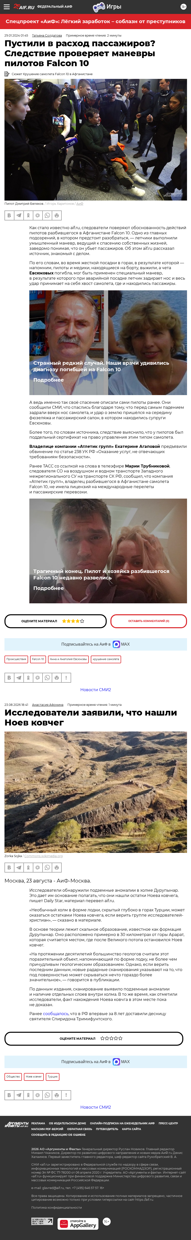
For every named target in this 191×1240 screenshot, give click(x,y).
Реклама (38, 1123)
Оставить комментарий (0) (148, 621)
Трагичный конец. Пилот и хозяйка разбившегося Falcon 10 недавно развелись (101, 574)
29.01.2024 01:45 (16, 35)
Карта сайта (131, 1129)
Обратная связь (79, 1129)
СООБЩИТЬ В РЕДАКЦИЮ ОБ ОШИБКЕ (58, 1135)
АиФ (79, 204)
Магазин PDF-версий (47, 1129)
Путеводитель (107, 1129)
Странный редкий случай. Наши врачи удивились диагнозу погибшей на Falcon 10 (101, 366)
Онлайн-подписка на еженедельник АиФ (122, 1123)
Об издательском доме (67, 1123)
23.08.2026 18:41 (16, 705)
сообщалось (55, 1013)
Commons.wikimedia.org (43, 856)
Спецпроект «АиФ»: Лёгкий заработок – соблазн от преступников (95, 21)
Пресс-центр (168, 1123)
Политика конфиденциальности (56, 1207)
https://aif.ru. (144, 1199)
